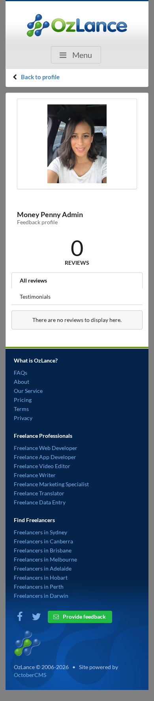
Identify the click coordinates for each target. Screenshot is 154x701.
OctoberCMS (30, 674)
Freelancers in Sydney (40, 532)
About (21, 381)
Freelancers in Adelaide (42, 568)
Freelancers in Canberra (43, 541)
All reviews (33, 280)
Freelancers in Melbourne (45, 559)
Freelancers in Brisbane (42, 550)
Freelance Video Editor (42, 466)
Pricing (23, 399)
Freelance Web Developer (45, 447)
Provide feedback (84, 616)
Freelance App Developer (45, 457)
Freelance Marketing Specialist (51, 484)
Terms (21, 408)
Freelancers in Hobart (41, 577)
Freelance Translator (39, 493)
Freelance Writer (35, 475)
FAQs (20, 372)
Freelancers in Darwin (41, 595)
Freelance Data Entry (40, 502)
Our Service (28, 390)
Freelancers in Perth (39, 586)
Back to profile (40, 76)
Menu (81, 55)
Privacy (23, 418)
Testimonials (35, 296)
